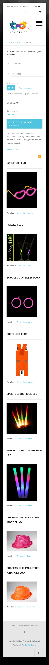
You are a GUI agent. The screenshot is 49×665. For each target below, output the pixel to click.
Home (10, 42)
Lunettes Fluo (16, 163)
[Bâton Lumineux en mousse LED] (22, 482)
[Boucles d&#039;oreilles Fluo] (22, 301)
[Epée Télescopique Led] (22, 418)
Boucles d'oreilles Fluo (23, 277)
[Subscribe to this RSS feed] (39, 156)
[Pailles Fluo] (22, 247)
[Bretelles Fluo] (22, 359)
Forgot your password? (30, 94)
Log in (10, 88)
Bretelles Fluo (17, 334)
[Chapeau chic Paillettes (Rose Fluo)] (22, 541)
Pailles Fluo (15, 224)
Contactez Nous (13, 149)
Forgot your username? (14, 94)
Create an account (25, 88)
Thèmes (17, 42)
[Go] (40, 11)
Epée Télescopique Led (22, 394)
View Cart (10, 114)
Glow (19, 213)
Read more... (28, 213)
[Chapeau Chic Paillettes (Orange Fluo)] (22, 591)
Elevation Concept (30, 645)
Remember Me (13, 83)
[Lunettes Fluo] (22, 189)
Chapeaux (20, 556)
